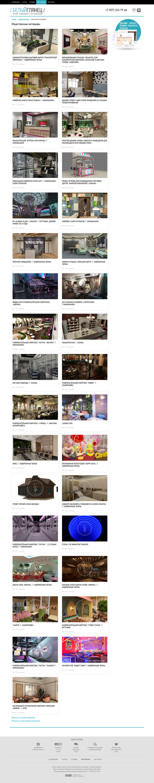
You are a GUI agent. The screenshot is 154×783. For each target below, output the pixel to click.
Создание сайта (77, 774)
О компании (15, 2)
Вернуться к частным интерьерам (23, 717)
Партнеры (51, 2)
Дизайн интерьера (23, 19)
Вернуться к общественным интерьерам (26, 721)
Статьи (24, 2)
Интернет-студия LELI (78, 776)
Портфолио (41, 2)
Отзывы (32, 2)
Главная (14, 19)
